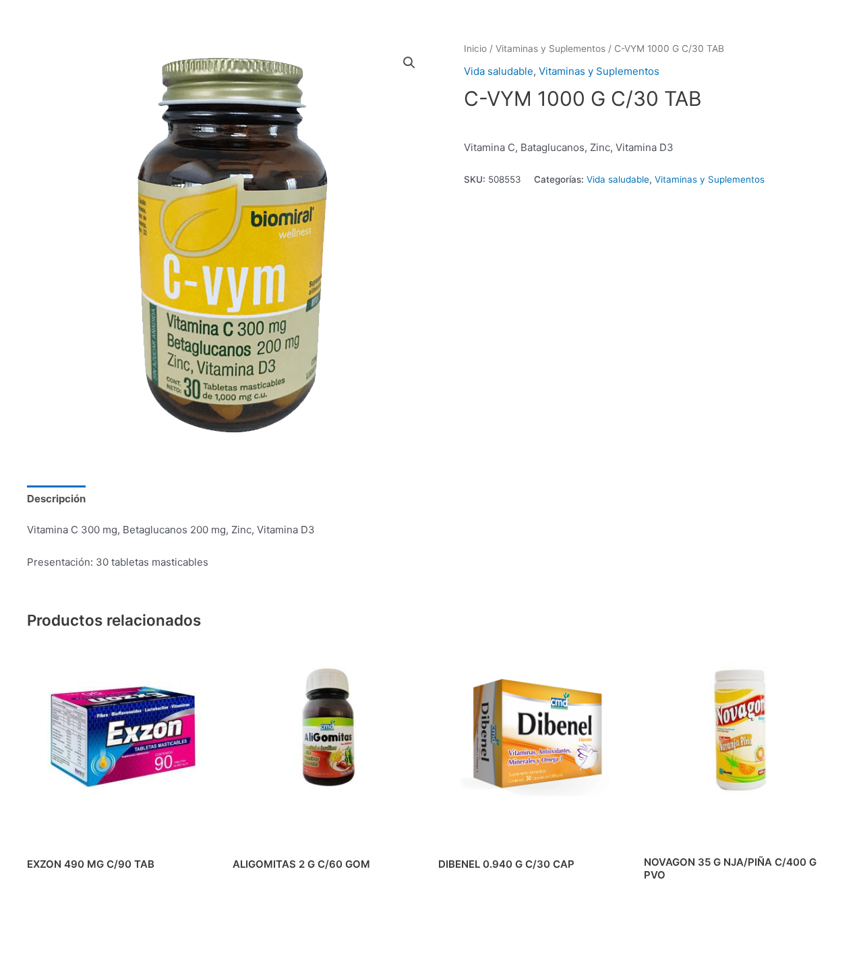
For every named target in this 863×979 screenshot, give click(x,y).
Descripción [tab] (56, 498)
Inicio (475, 48)
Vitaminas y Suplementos (550, 48)
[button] (409, 63)
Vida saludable (498, 71)
